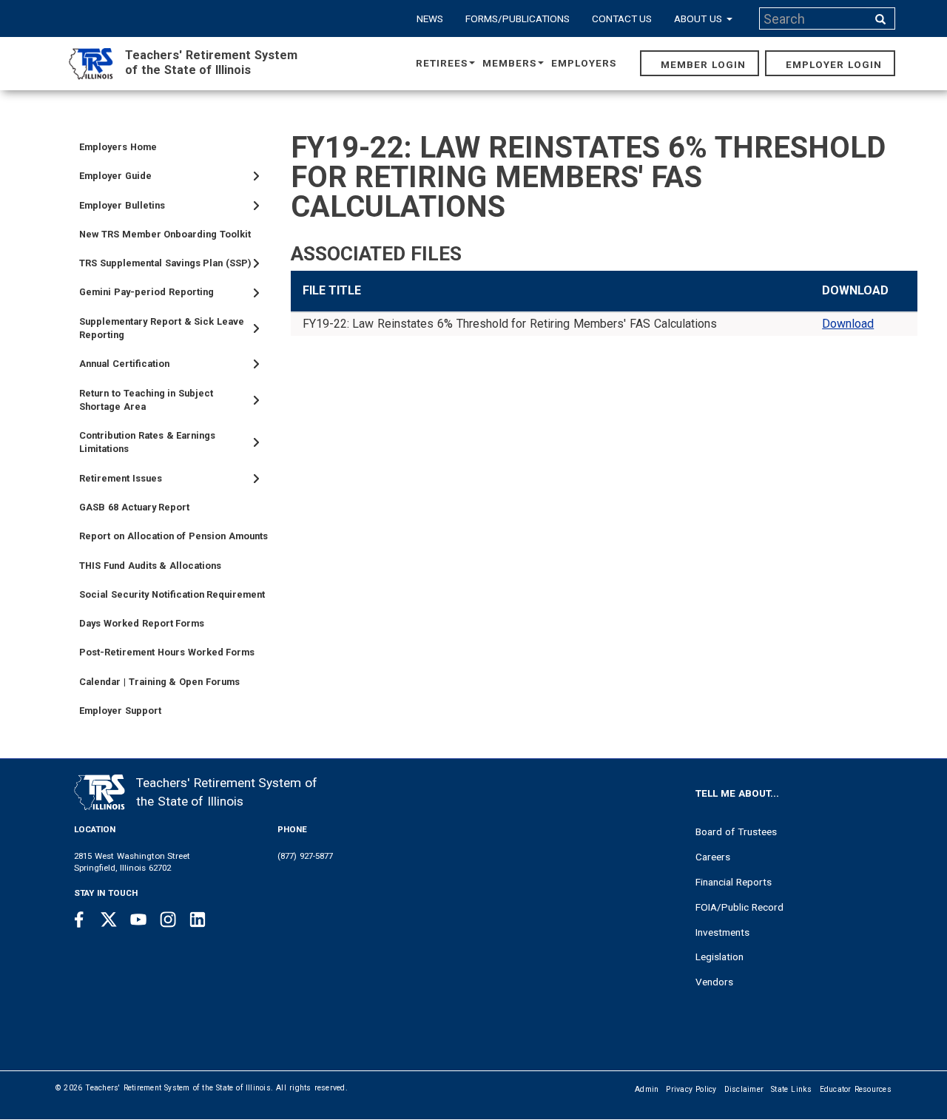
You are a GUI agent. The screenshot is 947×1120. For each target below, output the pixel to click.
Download (848, 324)
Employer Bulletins (122, 205)
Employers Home (118, 146)
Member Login (703, 64)
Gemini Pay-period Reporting (146, 291)
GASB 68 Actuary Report (134, 507)
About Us (699, 18)
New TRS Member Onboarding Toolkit (165, 234)
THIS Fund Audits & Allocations (150, 565)
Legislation (719, 956)
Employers (583, 63)
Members (509, 63)
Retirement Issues (120, 478)
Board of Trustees (736, 831)
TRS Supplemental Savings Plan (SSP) (165, 263)
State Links (791, 1089)
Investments (722, 932)
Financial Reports (733, 882)
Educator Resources (856, 1089)
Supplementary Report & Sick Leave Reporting (161, 328)
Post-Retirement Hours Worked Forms (167, 652)
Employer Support (120, 710)
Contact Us (622, 18)
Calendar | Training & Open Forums (159, 681)
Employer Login (834, 64)
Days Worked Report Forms (141, 623)
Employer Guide (115, 175)
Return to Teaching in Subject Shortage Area (146, 400)
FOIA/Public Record (739, 907)
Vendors (714, 982)
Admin (646, 1089)
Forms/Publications (517, 18)
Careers (712, 857)
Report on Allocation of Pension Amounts (173, 536)
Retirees (442, 63)
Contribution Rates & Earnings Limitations (147, 442)
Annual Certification (124, 363)
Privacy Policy (691, 1089)
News (430, 18)
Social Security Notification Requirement (172, 594)
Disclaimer (744, 1089)
